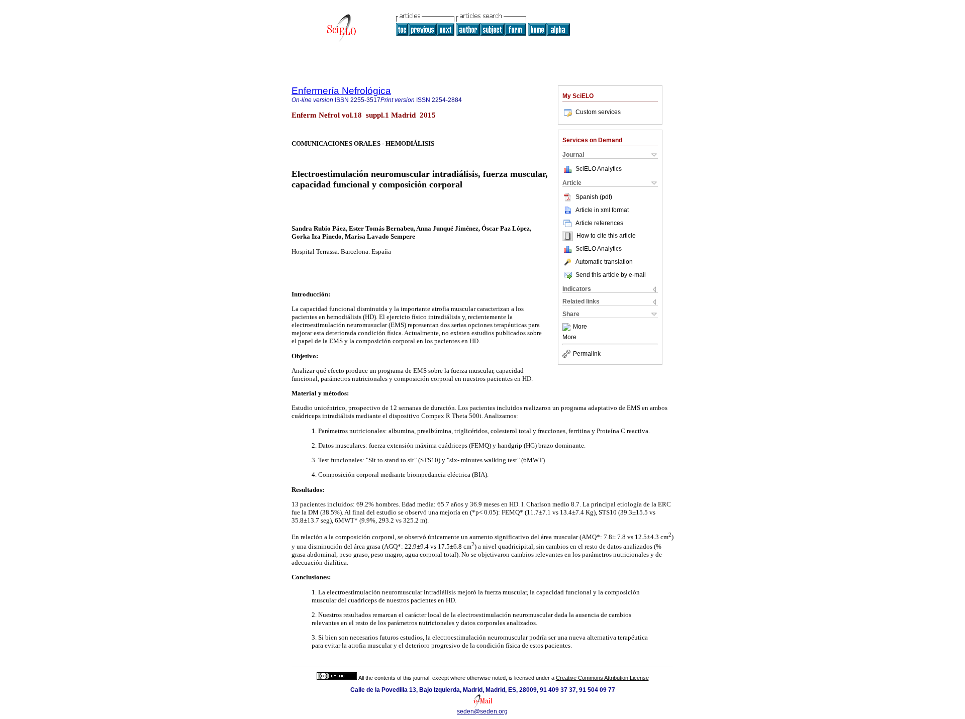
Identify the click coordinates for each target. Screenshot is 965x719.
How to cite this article (606, 236)
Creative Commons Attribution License (602, 678)
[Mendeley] (567, 327)
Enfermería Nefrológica (341, 90)
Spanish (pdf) (593, 196)
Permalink (587, 353)
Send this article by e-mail (610, 274)
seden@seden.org (482, 711)
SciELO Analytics (598, 168)
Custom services (598, 112)
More (580, 327)
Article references (599, 223)
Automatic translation (604, 261)
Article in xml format (602, 210)
